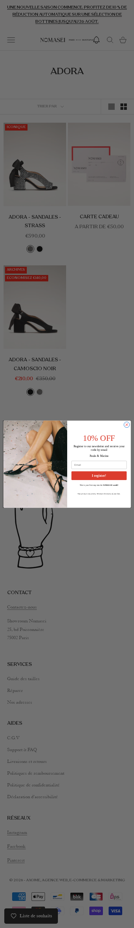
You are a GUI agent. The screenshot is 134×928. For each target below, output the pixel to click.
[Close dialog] (126, 424)
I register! (99, 475)
